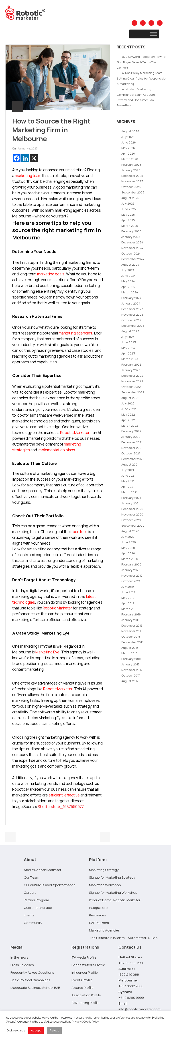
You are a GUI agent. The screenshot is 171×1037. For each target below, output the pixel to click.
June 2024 (128, 276)
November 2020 (132, 514)
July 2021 (127, 470)
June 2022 (128, 409)
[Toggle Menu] (153, 34)
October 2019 (130, 581)
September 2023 (132, 326)
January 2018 (130, 664)
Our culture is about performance (50, 885)
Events (29, 915)
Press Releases (22, 965)
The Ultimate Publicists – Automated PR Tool (123, 937)
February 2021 (131, 498)
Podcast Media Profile (88, 965)
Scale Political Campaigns (30, 980)
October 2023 (131, 320)
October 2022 (131, 387)
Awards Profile (82, 987)
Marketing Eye (47, 652)
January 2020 (130, 570)
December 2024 (132, 242)
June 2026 (128, 142)
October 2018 (130, 637)
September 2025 (132, 192)
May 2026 (128, 148)
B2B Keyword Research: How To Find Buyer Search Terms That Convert (141, 62)
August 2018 (129, 648)
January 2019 (130, 620)
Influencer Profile (84, 972)
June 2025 (128, 209)
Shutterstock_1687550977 (61, 806)
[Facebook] (16, 158)
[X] (34, 158)
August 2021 (129, 464)
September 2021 (132, 459)
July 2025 (127, 203)
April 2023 (128, 353)
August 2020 (130, 531)
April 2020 (128, 553)
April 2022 (128, 420)
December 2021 (131, 442)
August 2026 (130, 131)
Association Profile (86, 995)
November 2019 (131, 575)
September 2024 (132, 259)
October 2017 (130, 675)
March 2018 (129, 653)
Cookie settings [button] (16, 1030)
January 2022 (130, 437)
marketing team (28, 175)
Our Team (31, 877)
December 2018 (131, 625)
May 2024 (128, 281)
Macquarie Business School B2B (35, 987)
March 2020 (129, 559)
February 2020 (131, 564)
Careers (30, 892)
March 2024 (129, 292)
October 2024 (131, 253)
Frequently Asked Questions (32, 972)
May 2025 (128, 215)
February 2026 (131, 165)
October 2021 (130, 453)
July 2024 (127, 270)
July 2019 (127, 587)
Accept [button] (36, 1030)
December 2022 (132, 376)
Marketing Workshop (105, 885)
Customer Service (38, 907)
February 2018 (131, 659)
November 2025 (132, 181)
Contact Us (130, 947)
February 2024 (131, 298)
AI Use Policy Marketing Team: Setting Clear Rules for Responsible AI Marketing (141, 78)
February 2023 (131, 364)
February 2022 (131, 431)
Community (33, 922)
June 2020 (128, 542)
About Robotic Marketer (42, 870)
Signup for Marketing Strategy (112, 877)
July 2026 (127, 137)
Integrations (98, 907)
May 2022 (128, 414)
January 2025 (130, 237)
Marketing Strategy (104, 870)
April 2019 (127, 603)
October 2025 (131, 187)
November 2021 (131, 448)
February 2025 (131, 231)
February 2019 (131, 614)
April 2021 (127, 487)
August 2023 (130, 331)
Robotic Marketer (75, 432)
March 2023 (129, 359)
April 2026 (128, 153)
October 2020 (131, 520)
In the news (19, 957)
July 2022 (127, 403)
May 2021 (127, 481)
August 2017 (129, 681)
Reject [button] (54, 1030)
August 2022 (130, 398)
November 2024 (132, 248)
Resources (97, 915)
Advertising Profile (85, 1002)
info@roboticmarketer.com (139, 1009)
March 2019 (129, 609)
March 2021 (129, 492)
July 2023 (127, 337)
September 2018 (132, 642)
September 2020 (132, 525)
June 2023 (128, 342)
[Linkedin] (25, 158)
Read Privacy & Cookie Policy (82, 1021)
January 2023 (130, 370)
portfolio (80, 531)
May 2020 (128, 548)
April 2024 (128, 287)
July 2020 (127, 537)
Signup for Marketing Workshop (113, 892)
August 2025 (130, 198)
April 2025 (128, 220)
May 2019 (127, 598)
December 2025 (132, 176)
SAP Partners (99, 922)
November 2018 (131, 631)
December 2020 (132, 509)
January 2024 (130, 303)
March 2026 (129, 159)
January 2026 (130, 170)
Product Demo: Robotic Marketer (114, 900)
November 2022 (132, 381)
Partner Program (36, 900)
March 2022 (129, 426)
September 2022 (132, 392)
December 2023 (132, 309)
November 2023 (132, 314)
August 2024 (130, 265)
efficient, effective (64, 795)
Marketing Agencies (104, 930)
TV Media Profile (83, 957)
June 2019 (128, 592)
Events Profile (82, 980)
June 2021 (128, 476)
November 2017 (131, 670)
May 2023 (128, 348)
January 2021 (130, 503)
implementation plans (56, 449)
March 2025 (129, 226)
